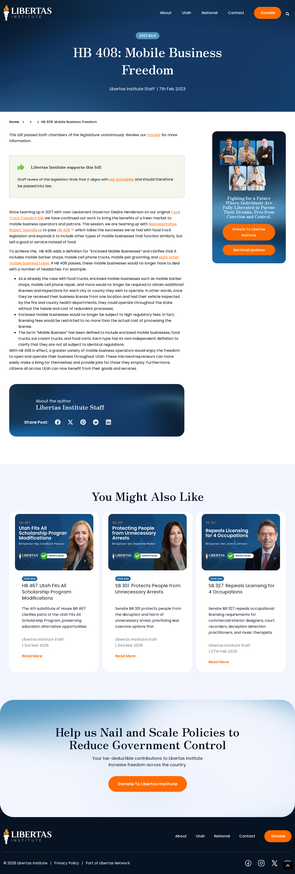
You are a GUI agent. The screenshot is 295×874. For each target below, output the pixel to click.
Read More (32, 656)
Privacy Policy (66, 863)
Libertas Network (114, 863)
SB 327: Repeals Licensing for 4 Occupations (241, 588)
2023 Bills (147, 35)
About (165, 12)
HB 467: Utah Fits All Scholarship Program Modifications (46, 591)
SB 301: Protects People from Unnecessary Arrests (147, 588)
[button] (58, 422)
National (210, 12)
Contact (236, 12)
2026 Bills (30, 579)
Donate (268, 12)
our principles (121, 179)
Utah (186, 12)
